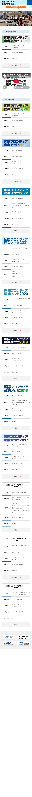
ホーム (3, 12)
